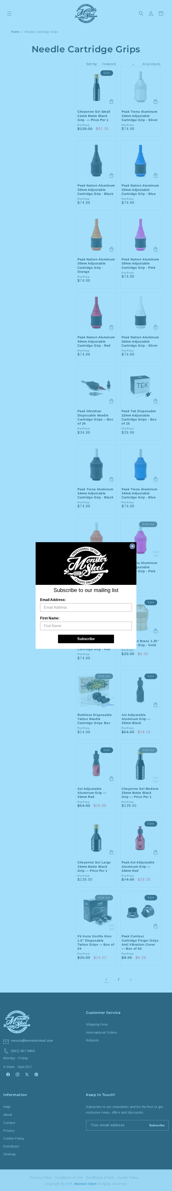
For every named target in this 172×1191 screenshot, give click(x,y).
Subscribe (86, 639)
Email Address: (53, 600)
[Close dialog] (132, 546)
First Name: (50, 618)
